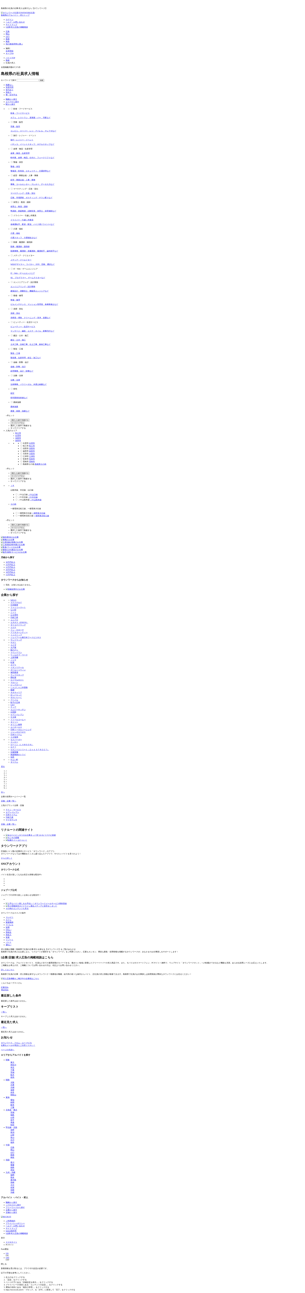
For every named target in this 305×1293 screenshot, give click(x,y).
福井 (12, 1142)
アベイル (14, 700)
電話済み (5, 990)
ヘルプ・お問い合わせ (15, 22)
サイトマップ (11, 25)
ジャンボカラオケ (18, 732)
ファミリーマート (18, 607)
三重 (12, 1107)
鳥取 (12, 1157)
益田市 (32, 451)
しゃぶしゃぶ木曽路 (19, 687)
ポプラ (13, 665)
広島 (12, 1147)
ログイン (9, 20)
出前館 (13, 712)
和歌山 (13, 1095)
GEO (12, 705)
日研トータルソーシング (20, 730)
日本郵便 (14, 605)
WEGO (13, 600)
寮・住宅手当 (11, 95)
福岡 (12, 1175)
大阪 (12, 1082)
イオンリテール (17, 667)
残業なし (9, 85)
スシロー (14, 742)
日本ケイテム (16, 735)
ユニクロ (14, 620)
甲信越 (8, 1127)
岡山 (12, 1150)
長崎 (12, 1182)
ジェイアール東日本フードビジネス (25, 637)
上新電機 (14, 657)
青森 (12, 1122)
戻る (3, 767)
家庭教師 (9, 922)
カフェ (8, 920)
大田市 (32, 454)
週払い (8, 945)
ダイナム (14, 762)
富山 (12, 1137)
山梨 (12, 1135)
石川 (12, 1140)
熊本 (12, 1177)
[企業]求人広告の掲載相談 (17, 27)
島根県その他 (40, 464)
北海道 (8, 1110)
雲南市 (32, 462)
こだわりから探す (13, 1205)
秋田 (12, 1125)
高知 (12, 1170)
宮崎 (12, 1190)
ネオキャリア (16, 692)
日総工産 (14, 617)
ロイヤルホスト (17, 680)
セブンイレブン (17, 715)
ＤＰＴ (13, 747)
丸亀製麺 (14, 752)
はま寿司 (14, 615)
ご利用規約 (10, 1221)
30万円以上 (10, 562)
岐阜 (12, 1105)
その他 (13, 504)
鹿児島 (13, 1180)
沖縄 (12, 1192)
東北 (15, 1110)
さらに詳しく (6, 858)
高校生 (8, 932)
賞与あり (9, 90)
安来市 (32, 459)
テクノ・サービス (13, 810)
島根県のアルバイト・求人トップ (15, 15)
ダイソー (14, 722)
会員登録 (9, 51)
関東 (8, 1060)
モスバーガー (16, 740)
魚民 (12, 757)
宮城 (12, 1112)
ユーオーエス (16, 727)
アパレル (9, 925)
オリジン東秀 (16, 725)
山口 (12, 1152)
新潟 (12, 1132)
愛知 (12, 1100)
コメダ (13, 645)
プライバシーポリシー (15, 1223)
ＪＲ (12, 486)
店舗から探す (11, 1212)
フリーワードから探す (15, 1207)
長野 (12, 1130)
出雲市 (32, 443)
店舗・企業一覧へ (8, 801)
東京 (12, 1062)
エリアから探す (12, 102)
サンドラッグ (16, 640)
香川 (12, 1162)
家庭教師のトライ (18, 755)
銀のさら (14, 650)
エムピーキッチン (18, 710)
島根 (12, 1155)
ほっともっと (16, 695)
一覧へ (4, 1012)
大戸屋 (13, 647)
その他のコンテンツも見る (17, 908)
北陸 (15, 1127)
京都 (12, 1087)
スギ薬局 (14, 737)
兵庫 (12, 1085)
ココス (13, 627)
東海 (8, 1097)
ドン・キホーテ (17, 630)
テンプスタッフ (17, 675)
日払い (8, 930)
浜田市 (32, 448)
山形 (12, 1117)
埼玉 (12, 1067)
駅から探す (10, 104)
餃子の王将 (15, 702)
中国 (8, 1145)
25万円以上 (10, 565)
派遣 (8, 937)
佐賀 (12, 1187)
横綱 (12, 690)
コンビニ (9, 917)
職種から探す (11, 99)
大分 (12, 1185)
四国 (8, 1160)
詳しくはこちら (7, 970)
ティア (13, 707)
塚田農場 (14, 672)
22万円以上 (10, 567)
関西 (8, 1080)
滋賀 (12, 1090)
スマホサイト (11, 1242)
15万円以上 (10, 575)
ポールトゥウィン (18, 670)
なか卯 (13, 610)
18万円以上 (10, 572)
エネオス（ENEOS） (19, 622)
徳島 (12, 1167)
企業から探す (11, 1210)
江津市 (32, 456)
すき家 (13, 717)
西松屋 (13, 677)
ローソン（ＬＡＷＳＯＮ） (21, 745)
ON (7, 1253)
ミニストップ (16, 635)
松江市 (32, 446)
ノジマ (13, 660)
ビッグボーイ (16, 685)
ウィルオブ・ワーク (19, 655)
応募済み (5, 987)
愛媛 (12, 1165)
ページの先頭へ (7, 1050)
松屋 (12, 662)
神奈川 (13, 1065)
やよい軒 (14, 760)
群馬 (12, 1077)
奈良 (12, 1092)
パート (8, 942)
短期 (8, 927)
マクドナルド (16, 602)
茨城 (12, 1072)
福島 (12, 1115)
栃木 (12, 1075)
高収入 (8, 92)
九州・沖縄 (10, 1172)
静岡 (12, 1102)
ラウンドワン (16, 652)
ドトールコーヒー (18, 720)
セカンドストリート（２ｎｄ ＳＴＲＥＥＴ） (29, 750)
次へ (3, 792)
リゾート (9, 940)
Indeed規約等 (11, 1231)
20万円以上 (10, 570)
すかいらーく (16, 697)
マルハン (14, 682)
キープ (10, 53)
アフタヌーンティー (19, 632)
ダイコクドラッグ (18, 625)
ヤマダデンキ (11, 820)
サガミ (13, 642)
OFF (7, 1258)
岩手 (12, 1120)
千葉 (12, 1070)
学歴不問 (9, 87)
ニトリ (13, 612)
